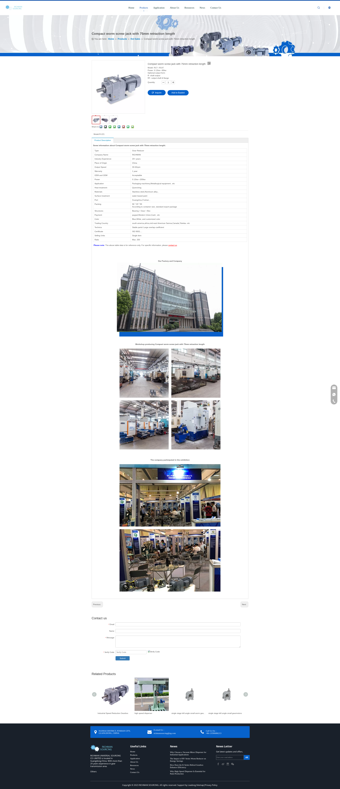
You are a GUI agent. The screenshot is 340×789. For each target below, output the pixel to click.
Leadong (192, 785)
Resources (189, 7)
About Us (174, 7)
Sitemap (200, 785)
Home (131, 7)
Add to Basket (178, 93)
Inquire (158, 93)
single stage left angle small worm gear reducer (188, 713)
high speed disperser (143, 713)
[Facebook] (218, 764)
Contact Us (215, 7)
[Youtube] (228, 764)
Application (159, 7)
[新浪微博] (223, 764)
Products (144, 7)
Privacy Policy (211, 785)
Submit (123, 658)
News (202, 7)
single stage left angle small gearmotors (225, 713)
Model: (96, 134)
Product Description (102, 140)
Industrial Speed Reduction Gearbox (113, 713)
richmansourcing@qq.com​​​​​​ (165, 733)
